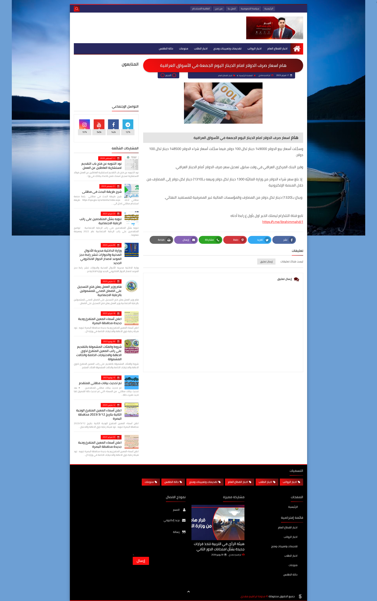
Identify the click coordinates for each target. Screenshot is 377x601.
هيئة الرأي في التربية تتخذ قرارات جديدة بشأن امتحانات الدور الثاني (219, 546)
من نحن (218, 8)
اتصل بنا (232, 8)
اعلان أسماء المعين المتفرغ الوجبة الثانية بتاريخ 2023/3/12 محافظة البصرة (99, 414)
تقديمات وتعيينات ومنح (227, 48)
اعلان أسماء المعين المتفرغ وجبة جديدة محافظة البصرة (100, 321)
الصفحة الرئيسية (246, 75)
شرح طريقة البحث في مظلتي (102, 192)
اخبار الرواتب (254, 48)
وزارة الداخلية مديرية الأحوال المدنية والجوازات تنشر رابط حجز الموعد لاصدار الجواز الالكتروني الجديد (100, 257)
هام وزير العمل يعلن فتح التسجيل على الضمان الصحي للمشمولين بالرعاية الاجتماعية (99, 291)
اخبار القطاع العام (277, 48)
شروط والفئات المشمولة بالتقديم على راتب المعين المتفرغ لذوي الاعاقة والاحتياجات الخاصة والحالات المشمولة (99, 353)
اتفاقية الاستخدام (201, 8)
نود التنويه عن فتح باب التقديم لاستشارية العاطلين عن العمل (101, 166)
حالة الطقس (166, 48)
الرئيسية (268, 8)
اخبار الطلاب (201, 48)
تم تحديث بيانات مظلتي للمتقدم (100, 383)
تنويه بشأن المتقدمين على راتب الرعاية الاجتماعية (101, 221)
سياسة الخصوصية (250, 8)
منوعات (183, 48)
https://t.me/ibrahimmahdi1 (282, 221)
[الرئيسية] (296, 48)
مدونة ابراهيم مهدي (253, 596)
